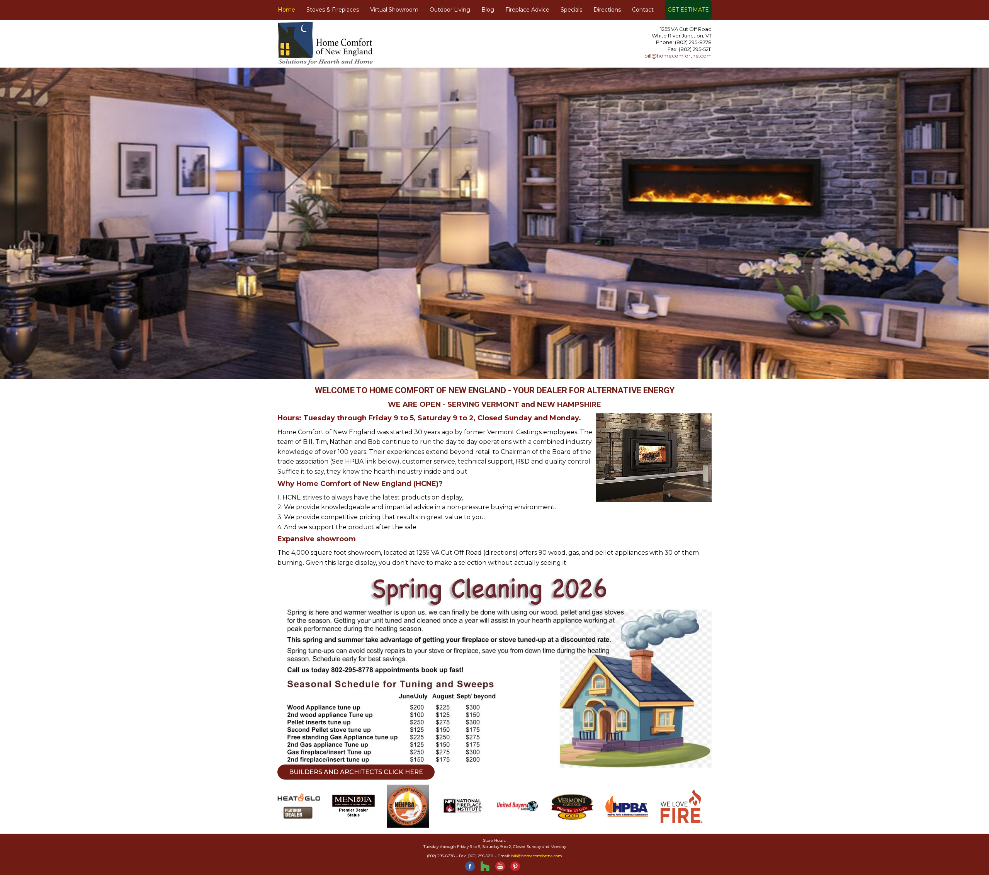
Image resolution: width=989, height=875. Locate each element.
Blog (487, 9)
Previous (237, 209)
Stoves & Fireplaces (332, 9)
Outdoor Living (450, 9)
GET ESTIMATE (688, 9)
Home (286, 9)
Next (751, 209)
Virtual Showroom (394, 9)
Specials (571, 9)
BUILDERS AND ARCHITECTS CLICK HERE (356, 772)
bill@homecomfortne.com (678, 56)
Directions (607, 9)
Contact (643, 9)
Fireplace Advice (527, 9)
